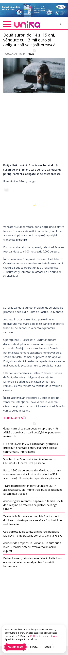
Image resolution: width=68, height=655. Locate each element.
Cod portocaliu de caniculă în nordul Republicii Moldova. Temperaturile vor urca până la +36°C (32, 533)
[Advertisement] (34, 129)
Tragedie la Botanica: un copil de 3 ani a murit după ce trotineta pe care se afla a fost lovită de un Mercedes (32, 520)
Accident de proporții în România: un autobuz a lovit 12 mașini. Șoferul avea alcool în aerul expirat (32, 547)
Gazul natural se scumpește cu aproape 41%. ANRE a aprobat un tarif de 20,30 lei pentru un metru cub (32, 432)
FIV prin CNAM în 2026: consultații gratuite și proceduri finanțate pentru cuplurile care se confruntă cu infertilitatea (30, 447)
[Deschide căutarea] (61, 24)
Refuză (34, 646)
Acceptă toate (15, 646)
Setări (48, 646)
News (31, 53)
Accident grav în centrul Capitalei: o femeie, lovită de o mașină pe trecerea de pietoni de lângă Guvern (33, 505)
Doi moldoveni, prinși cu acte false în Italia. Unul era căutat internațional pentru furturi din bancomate (32, 562)
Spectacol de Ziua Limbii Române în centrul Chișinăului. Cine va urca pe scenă (29, 461)
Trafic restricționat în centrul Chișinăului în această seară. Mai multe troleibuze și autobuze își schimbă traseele (32, 489)
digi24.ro (21, 239)
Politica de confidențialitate (44, 636)
